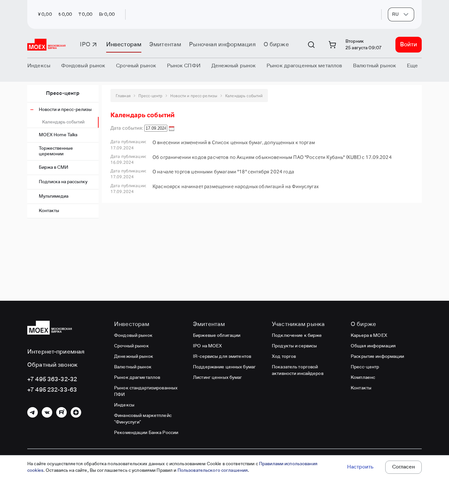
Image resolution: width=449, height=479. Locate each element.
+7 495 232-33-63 (52, 390)
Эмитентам (165, 45)
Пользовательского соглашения (212, 470)
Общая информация (373, 346)
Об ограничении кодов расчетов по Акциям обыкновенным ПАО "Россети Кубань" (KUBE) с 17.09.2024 (272, 157)
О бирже (276, 45)
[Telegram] (32, 412)
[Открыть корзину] (332, 45)
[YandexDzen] (76, 412)
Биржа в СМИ (53, 167)
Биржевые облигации (216, 335)
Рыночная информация (222, 45)
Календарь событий (63, 122)
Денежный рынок (133, 356)
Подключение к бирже (297, 335)
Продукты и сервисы (294, 346)
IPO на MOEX (207, 346)
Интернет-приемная (55, 352)
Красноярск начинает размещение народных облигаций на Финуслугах (236, 186)
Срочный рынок (131, 346)
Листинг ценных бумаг (217, 377)
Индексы (124, 405)
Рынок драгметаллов (137, 377)
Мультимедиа (53, 196)
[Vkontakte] (47, 412)
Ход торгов (284, 356)
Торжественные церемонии (56, 151)
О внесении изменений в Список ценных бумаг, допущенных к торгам (234, 142)
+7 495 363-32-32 (52, 379)
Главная (123, 95)
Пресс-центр (63, 93)
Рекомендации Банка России (146, 432)
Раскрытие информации (377, 356)
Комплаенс (363, 377)
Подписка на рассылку (63, 182)
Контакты (49, 210)
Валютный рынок (133, 367)
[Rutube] (61, 412)
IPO (85, 45)
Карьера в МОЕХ (369, 335)
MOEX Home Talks (58, 135)
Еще (412, 66)
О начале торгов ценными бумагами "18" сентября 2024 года (223, 171)
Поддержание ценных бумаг (224, 367)
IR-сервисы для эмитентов (222, 356)
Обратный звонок (52, 365)
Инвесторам (123, 45)
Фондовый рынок (133, 335)
